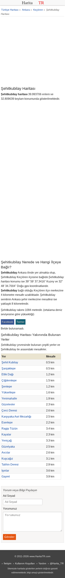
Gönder (9, 536)
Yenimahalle (9, 398)
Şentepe (7, 386)
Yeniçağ (7, 440)
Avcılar (6, 452)
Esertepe (7, 422)
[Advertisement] (32, 51)
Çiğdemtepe (9, 380)
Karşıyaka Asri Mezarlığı (16, 416)
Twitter (20, 322)
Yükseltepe (8, 392)
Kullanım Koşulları (25, 563)
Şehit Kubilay (10, 362)
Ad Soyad (9, 495)
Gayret (6, 476)
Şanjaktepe (9, 368)
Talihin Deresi (10, 464)
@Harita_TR (57, 563)
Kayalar (6, 434)
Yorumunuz (10, 508)
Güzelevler (8, 404)
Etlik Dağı (8, 374)
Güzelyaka (8, 446)
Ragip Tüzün (10, 428)
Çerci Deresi (9, 410)
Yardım (42, 563)
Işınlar (5, 470)
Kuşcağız (7, 458)
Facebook (7, 322)
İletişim (7, 563)
